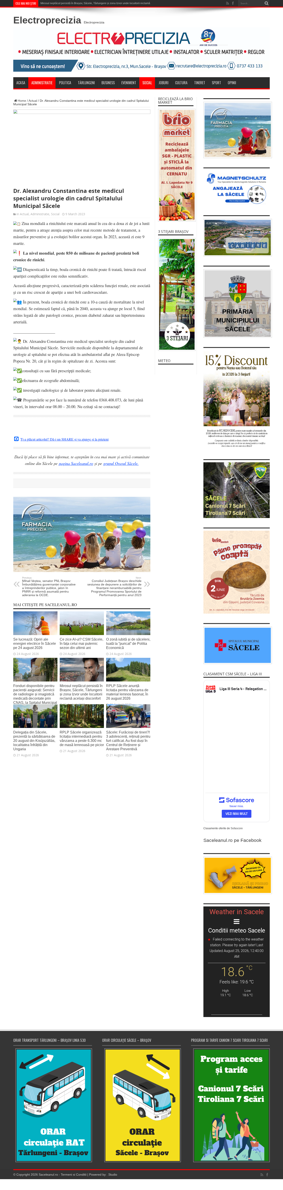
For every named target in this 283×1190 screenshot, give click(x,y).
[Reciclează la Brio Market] (175, 165)
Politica (65, 82)
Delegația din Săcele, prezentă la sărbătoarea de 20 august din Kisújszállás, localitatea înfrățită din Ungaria (34, 740)
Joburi (163, 82)
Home (22, 100)
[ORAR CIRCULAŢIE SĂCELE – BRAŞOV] (141, 1105)
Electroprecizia (47, 20)
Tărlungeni (86, 82)
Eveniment (128, 82)
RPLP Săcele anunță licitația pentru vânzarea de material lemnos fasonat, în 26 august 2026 (127, 692)
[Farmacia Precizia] (81, 571)
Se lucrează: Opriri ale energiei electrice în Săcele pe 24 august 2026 (34, 643)
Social (147, 82)
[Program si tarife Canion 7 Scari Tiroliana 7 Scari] (230, 1105)
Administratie (41, 82)
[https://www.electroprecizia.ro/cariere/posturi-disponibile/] (236, 237)
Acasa (20, 82)
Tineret (199, 82)
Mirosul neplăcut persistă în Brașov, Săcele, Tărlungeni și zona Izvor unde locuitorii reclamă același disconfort (106, 3)
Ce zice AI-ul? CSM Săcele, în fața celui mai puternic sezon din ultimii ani (81, 643)
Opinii (232, 82)
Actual (33, 100)
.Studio (112, 1174)
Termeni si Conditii (73, 1174)
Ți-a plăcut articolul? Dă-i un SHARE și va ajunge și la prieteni (64, 439)
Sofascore (237, 828)
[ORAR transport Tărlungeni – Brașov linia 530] (52, 1105)
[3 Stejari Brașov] (175, 294)
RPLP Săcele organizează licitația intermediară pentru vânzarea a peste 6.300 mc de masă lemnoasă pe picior (82, 738)
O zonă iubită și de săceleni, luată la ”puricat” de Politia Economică (128, 643)
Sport (216, 82)
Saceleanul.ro (48, 1174)
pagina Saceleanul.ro (76, 463)
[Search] (266, 3)
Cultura (181, 82)
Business (108, 82)
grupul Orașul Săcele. (121, 463)
